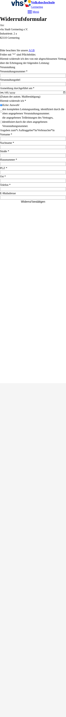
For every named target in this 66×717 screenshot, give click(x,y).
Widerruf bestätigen (33, 201)
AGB (32, 50)
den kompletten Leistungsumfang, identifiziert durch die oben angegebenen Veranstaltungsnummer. (33, 111)
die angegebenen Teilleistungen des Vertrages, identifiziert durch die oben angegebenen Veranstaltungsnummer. (27, 121)
